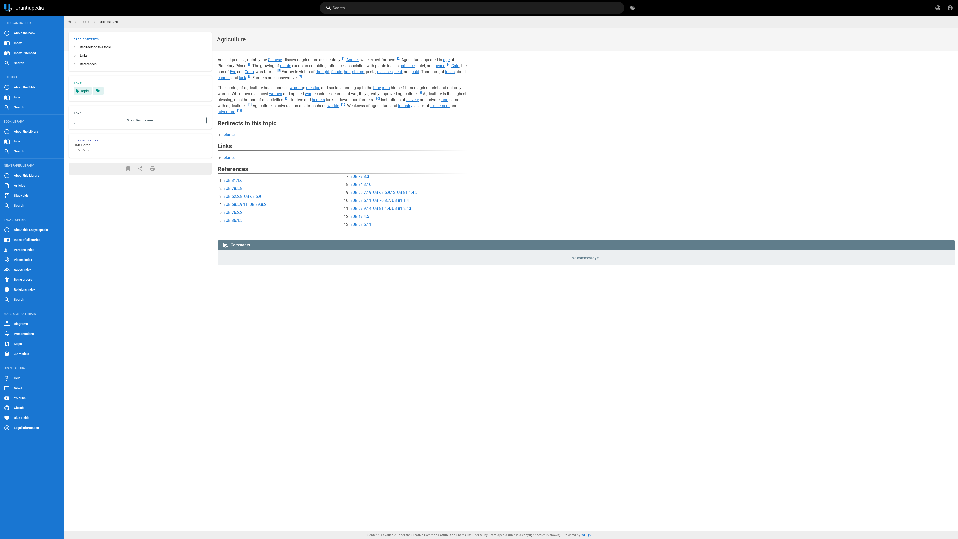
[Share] (140, 169)
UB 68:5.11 (361, 200)
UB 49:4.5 (360, 216)
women (275, 93)
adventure (226, 111)
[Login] (950, 8)
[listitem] (140, 47)
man (386, 87)
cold (415, 71)
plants (285, 65)
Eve (233, 71)
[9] (286, 98)
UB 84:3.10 (361, 184)
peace (440, 65)
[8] (420, 92)
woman (296, 87)
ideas (450, 71)
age (446, 59)
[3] (249, 64)
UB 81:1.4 (400, 200)
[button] (938, 8)
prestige (313, 87)
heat (398, 71)
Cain (455, 65)
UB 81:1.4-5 (407, 192)
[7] (300, 76)
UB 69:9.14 (361, 208)
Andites (352, 59)
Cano (249, 71)
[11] (249, 104)
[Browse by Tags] (632, 8)
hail (347, 71)
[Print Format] (152, 169)
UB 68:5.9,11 (237, 204)
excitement (440, 105)
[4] (448, 64)
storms (358, 71)
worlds (333, 105)
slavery (412, 99)
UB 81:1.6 (234, 180)
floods (336, 71)
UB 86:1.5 (234, 220)
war (308, 93)
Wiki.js (586, 535)
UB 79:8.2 (257, 204)
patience (407, 65)
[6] (249, 76)
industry (405, 105)
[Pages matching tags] (98, 91)
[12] (343, 104)
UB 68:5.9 (252, 196)
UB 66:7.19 (361, 192)
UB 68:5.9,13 (384, 192)
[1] (343, 58)
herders (318, 99)
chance (224, 77)
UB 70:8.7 (381, 200)
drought (322, 71)
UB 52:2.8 (234, 196)
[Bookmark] (128, 169)
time (377, 87)
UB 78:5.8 (234, 188)
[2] (398, 58)
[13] (239, 110)
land (444, 99)
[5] (279, 70)
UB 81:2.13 (401, 208)
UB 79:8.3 (360, 176)
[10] (377, 98)
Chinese (275, 59)
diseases (385, 71)
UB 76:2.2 (234, 212)
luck (242, 77)
